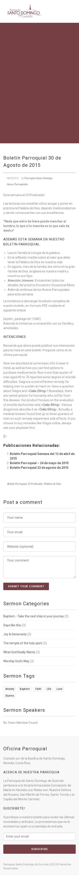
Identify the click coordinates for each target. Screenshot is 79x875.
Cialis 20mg (37, 391)
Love (59, 688)
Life (49, 688)
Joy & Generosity (15, 634)
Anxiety (9, 688)
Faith (38, 688)
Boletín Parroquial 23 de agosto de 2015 (39, 467)
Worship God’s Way (16, 661)
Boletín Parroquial (17, 483)
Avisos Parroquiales (17, 184)
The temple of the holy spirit (22, 643)
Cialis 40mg (51, 404)
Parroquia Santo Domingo (38, 178)
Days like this (12, 625)
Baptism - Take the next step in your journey (33, 616)
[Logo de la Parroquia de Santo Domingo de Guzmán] (24, 11)
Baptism (25, 688)
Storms (9, 695)
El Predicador (35, 483)
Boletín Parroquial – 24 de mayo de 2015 (39, 463)
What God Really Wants (19, 652)
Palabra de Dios (52, 483)
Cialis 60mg (48, 409)
